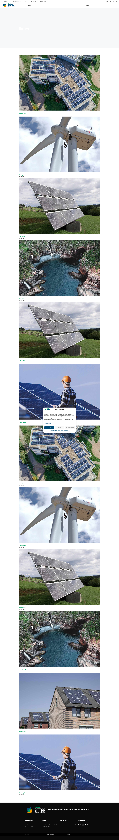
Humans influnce (24, 298)
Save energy (22, 360)
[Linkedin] (85, 825)
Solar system (22, 113)
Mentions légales (27, 834)
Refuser (59, 427)
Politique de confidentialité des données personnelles (59, 430)
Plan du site (68, 834)
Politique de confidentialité (50, 834)
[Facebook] (79, 825)
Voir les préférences (70, 427)
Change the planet (24, 175)
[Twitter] (81, 825)
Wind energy (22, 545)
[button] (74, 409)
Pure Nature (22, 422)
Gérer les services (48, 423)
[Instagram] (83, 825)
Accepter (49, 427)
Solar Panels (22, 607)
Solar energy (22, 731)
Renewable (22, 176)
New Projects (23, 484)
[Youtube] (87, 825)
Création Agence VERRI (91, 834)
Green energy (23, 669)
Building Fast (22, 793)
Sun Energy (22, 236)
